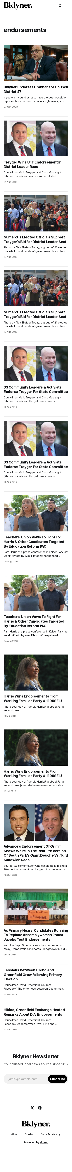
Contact (30, 1134)
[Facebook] (40, 1108)
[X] (32, 1108)
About (15, 1134)
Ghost (44, 1142)
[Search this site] (60, 6)
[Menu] (67, 6)
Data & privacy (51, 1134)
